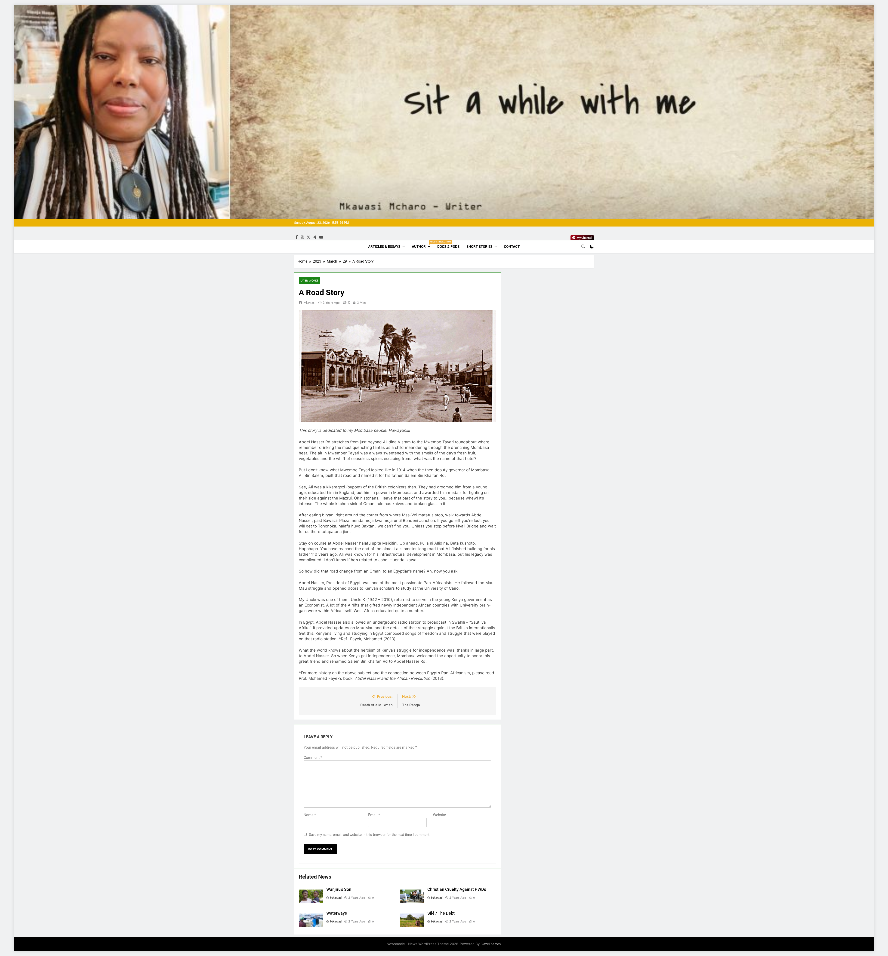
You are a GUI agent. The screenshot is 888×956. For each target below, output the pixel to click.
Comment (313, 757)
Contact (512, 247)
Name (310, 815)
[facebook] (296, 237)
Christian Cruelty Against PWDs (456, 889)
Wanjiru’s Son (338, 889)
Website (439, 815)
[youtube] (321, 237)
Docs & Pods (448, 247)
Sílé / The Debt (441, 913)
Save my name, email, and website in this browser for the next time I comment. (369, 835)
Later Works (309, 280)
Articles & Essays (384, 247)
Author (423, 245)
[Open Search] (583, 246)
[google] (315, 237)
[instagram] (302, 237)
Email (374, 815)
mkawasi (309, 302)
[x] (308, 237)
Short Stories (479, 247)
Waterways (336, 913)
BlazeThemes (491, 944)
